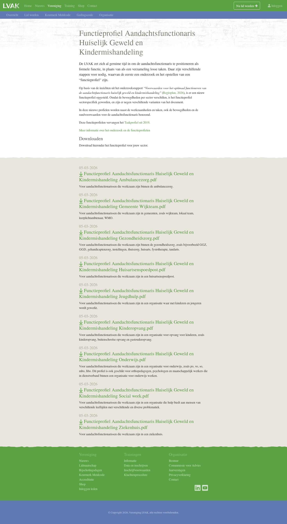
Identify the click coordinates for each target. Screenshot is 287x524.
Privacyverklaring (180, 475)
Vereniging (54, 6)
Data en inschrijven (136, 465)
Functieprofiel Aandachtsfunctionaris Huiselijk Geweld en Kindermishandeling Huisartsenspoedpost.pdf (136, 266)
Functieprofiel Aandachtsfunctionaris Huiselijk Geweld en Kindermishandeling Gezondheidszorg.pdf (136, 235)
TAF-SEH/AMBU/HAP (118, 7)
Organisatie (106, 15)
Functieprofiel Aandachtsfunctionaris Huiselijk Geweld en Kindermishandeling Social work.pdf (136, 393)
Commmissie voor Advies (185, 465)
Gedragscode (85, 15)
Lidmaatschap (87, 465)
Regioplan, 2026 (173, 93)
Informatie (130, 460)
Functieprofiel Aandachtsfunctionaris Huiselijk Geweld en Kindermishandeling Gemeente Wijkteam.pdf (136, 203)
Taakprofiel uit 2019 (136, 122)
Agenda (144, 7)
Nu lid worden (245, 6)
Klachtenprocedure (135, 475)
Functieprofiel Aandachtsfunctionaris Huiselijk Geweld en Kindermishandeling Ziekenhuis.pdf (136, 424)
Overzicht (12, 15)
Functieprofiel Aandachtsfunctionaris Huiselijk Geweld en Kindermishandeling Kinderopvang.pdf (136, 325)
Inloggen (276, 6)
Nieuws (40, 6)
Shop (81, 6)
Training (69, 6)
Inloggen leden (88, 489)
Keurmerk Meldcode (57, 15)
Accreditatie (86, 479)
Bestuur (173, 460)
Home (28, 6)
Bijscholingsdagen (90, 470)
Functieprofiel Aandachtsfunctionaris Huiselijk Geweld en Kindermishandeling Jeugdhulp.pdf (136, 293)
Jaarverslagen (177, 470)
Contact (92, 6)
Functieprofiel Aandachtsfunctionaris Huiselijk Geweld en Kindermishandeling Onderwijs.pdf (136, 356)
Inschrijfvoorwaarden (137, 470)
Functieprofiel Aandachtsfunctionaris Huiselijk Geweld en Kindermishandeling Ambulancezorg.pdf (136, 176)
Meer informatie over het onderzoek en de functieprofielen (114, 130)
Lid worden (31, 15)
